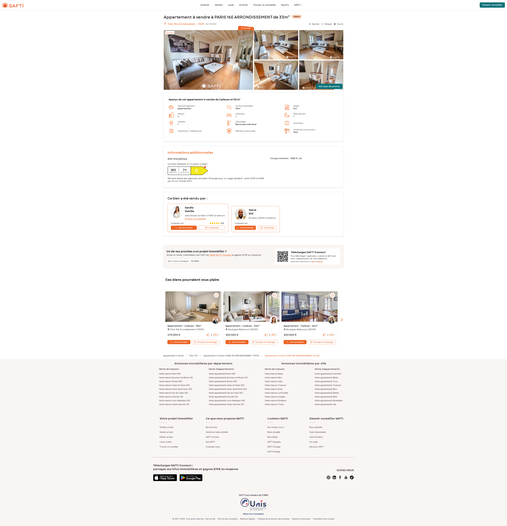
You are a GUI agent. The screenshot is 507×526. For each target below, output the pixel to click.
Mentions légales (247, 519)
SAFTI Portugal (273, 447)
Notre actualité (273, 432)
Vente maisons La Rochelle (276, 393)
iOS (312, 261)
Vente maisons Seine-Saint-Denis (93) (175, 389)
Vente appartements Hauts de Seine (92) (227, 385)
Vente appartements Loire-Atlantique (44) (227, 400)
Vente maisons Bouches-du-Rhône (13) (176, 377)
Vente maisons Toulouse (275, 385)
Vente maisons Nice (273, 377)
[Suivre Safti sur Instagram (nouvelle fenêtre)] (328, 477)
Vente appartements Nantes (327, 393)
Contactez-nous (213, 447)
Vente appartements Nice (326, 389)
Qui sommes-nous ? (275, 427)
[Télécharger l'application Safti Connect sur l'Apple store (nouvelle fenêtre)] (165, 477)
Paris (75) (193, 355)
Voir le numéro (180, 342)
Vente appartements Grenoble (328, 374)
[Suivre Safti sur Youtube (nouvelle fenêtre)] (346, 477)
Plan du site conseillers (228, 519)
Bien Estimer (272, 437)
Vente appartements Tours (326, 381)
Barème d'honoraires (301, 519)
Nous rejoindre (315, 427)
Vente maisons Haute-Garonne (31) (174, 404)
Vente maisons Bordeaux (276, 400)
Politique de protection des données (274, 519)
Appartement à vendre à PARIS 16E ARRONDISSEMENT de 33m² (292, 355)
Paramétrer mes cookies (323, 519)
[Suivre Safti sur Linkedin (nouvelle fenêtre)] (334, 477)
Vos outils (313, 442)
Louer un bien (166, 442)
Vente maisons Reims (274, 374)
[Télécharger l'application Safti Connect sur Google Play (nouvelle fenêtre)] (191, 477)
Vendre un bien (166, 432)
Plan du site (210, 519)
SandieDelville (189, 209)
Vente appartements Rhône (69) (223, 381)
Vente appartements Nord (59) (222, 374)
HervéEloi (252, 211)
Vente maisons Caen (274, 381)
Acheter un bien (166, 427)
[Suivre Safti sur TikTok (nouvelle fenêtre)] (352, 477)
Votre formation (316, 437)
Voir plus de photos (329, 86)
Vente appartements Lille (325, 404)
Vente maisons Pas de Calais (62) (173, 393)
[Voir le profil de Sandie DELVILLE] (198, 218)
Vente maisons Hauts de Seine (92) (174, 385)
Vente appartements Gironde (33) (223, 397)
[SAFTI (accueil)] (12, 5)
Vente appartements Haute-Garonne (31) (226, 404)
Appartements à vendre (173, 355)
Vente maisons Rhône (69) (170, 381)
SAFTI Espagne (274, 442)
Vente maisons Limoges (275, 397)
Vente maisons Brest (273, 389)
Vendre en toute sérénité (217, 432)
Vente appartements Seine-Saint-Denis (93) (228, 389)
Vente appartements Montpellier (329, 400)
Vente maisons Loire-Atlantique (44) (174, 400)
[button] (193, 306)
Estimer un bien (166, 437)
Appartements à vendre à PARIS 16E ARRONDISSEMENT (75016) (231, 355)
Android (319, 261)
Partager (328, 24)
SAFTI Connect (212, 437)
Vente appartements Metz (326, 397)
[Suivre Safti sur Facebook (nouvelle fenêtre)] (340, 477)
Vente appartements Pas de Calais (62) (226, 393)
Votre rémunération (317, 432)
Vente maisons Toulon (274, 404)
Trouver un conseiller (169, 447)
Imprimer (315, 24)
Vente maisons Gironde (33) (171, 397)
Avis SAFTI (210, 442)
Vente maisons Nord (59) (170, 374)
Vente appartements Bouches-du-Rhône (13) (228, 377)
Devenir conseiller (492, 4)
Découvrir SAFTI (316, 447)
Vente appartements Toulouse (328, 385)
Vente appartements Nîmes (326, 377)
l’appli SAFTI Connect (220, 255)
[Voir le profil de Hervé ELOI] (256, 219)
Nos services (211, 427)
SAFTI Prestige (273, 451)
